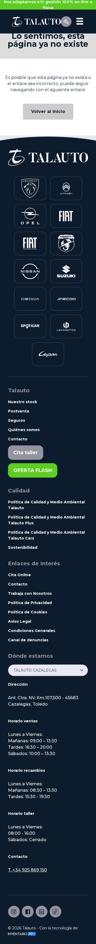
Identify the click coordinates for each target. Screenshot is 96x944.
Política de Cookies (27, 612)
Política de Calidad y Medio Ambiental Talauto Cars (46, 535)
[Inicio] (34, 21)
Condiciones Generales (31, 630)
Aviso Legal (19, 621)
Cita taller (25, 453)
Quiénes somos (24, 429)
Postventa (18, 411)
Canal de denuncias (28, 640)
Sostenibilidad (22, 547)
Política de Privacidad (30, 602)
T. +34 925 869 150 (27, 870)
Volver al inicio (48, 111)
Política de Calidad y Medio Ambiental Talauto (46, 505)
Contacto (17, 439)
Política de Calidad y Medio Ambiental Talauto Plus (46, 520)
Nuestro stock (22, 401)
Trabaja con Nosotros (30, 593)
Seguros (16, 420)
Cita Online (19, 574)
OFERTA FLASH (32, 470)
